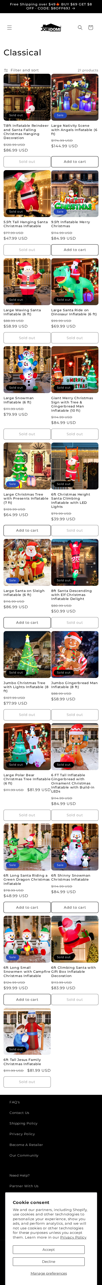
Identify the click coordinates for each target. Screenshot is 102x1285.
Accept (48, 1249)
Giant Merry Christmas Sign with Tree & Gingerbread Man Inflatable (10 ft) (72, 404)
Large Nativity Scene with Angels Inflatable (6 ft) (74, 130)
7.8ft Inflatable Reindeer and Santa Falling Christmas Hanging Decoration (26, 132)
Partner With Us (24, 1186)
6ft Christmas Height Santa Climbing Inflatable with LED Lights (70, 501)
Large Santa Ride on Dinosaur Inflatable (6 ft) (74, 312)
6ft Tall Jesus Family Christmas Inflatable (22, 1062)
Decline (48, 1261)
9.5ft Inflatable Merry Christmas (70, 224)
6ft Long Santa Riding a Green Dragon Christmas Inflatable (27, 880)
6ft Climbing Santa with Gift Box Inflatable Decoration (73, 972)
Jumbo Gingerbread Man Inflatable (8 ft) (74, 685)
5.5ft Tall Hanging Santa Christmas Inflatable (26, 224)
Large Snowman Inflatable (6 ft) (19, 400)
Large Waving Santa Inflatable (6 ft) (22, 312)
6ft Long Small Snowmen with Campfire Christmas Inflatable (27, 972)
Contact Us (19, 1113)
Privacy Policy (73, 1237)
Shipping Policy (23, 1123)
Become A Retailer (26, 1145)
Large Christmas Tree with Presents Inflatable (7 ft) (26, 499)
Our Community (24, 1155)
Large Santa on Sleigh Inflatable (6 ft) (24, 593)
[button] (9, 27)
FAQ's (14, 1102)
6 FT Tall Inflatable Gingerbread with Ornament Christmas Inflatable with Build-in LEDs (73, 783)
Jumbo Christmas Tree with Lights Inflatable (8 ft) (26, 687)
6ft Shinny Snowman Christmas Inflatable (70, 877)
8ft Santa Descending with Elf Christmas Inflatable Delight (71, 595)
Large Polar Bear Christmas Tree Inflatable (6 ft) (27, 779)
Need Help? (19, 1175)
